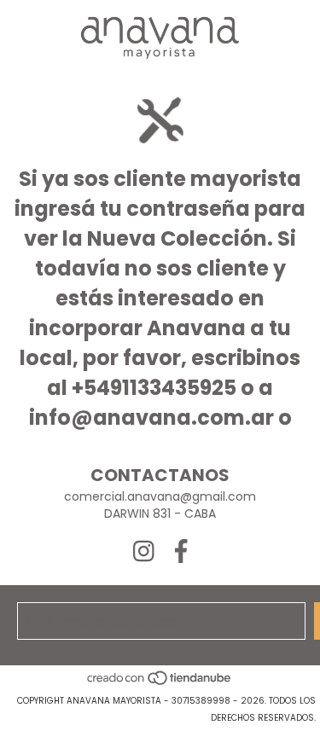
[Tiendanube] (160, 683)
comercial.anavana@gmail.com (160, 496)
